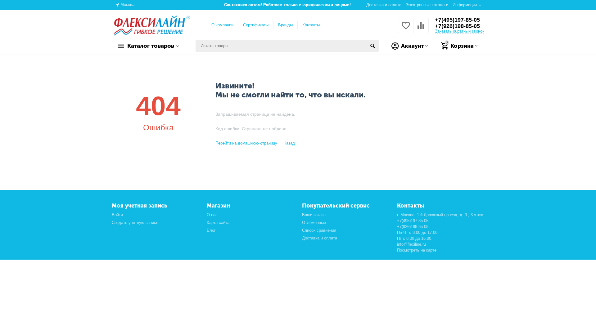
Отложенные (314, 222)
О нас (212, 214)
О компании (222, 25)
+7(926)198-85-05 (457, 26)
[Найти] (372, 46)
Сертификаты (256, 25)
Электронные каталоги (427, 4)
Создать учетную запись (135, 222)
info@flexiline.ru (411, 244)
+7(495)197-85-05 (457, 20)
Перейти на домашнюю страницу (246, 143)
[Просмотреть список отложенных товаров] (406, 29)
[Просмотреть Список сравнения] (421, 29)
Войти (117, 214)
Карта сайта (218, 222)
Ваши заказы (314, 214)
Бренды (285, 25)
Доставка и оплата (383, 4)
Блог (211, 230)
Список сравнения (319, 230)
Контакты (311, 25)
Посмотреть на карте (416, 250)
